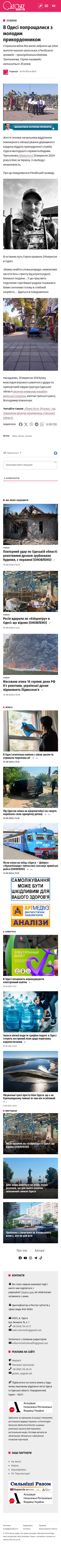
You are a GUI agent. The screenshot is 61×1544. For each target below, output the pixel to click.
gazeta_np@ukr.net (22, 1373)
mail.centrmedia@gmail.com (26, 1330)
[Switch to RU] (54, 6)
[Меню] (46, 6)
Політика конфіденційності (10, 1527)
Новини (12, 20)
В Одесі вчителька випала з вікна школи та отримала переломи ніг (28, 756)
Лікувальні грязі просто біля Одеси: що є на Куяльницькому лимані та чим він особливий (29, 1097)
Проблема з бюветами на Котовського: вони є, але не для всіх (28, 1234)
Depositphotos (18, 1469)
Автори (39, 1250)
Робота (14, 1465)
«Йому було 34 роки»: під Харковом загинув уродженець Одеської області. (29, 413)
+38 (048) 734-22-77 (21, 1326)
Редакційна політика (28, 1527)
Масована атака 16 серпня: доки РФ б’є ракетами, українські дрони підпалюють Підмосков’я (29, 686)
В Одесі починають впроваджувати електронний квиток (23, 981)
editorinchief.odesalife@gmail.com (30, 1343)
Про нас (22, 1250)
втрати (21, 436)
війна (14, 436)
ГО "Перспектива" (20, 1473)
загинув (28, 436)
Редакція (13, 71)
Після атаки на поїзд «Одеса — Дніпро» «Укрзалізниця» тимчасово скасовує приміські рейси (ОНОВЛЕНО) (30, 866)
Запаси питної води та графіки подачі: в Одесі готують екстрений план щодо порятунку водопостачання (29, 1039)
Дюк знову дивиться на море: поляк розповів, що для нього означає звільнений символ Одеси (27, 1188)
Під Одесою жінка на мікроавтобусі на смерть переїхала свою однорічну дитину (30, 812)
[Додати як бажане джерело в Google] (51, 424)
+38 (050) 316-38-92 (22, 1369)
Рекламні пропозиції (23, 1364)
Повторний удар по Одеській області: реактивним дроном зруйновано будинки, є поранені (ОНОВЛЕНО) (30, 556)
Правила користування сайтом (48, 1527)
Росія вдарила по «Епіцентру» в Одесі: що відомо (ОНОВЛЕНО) (26, 621)
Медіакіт (16, 1360)
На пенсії (16, 1461)
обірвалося (25, 155)
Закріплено (40, 6)
